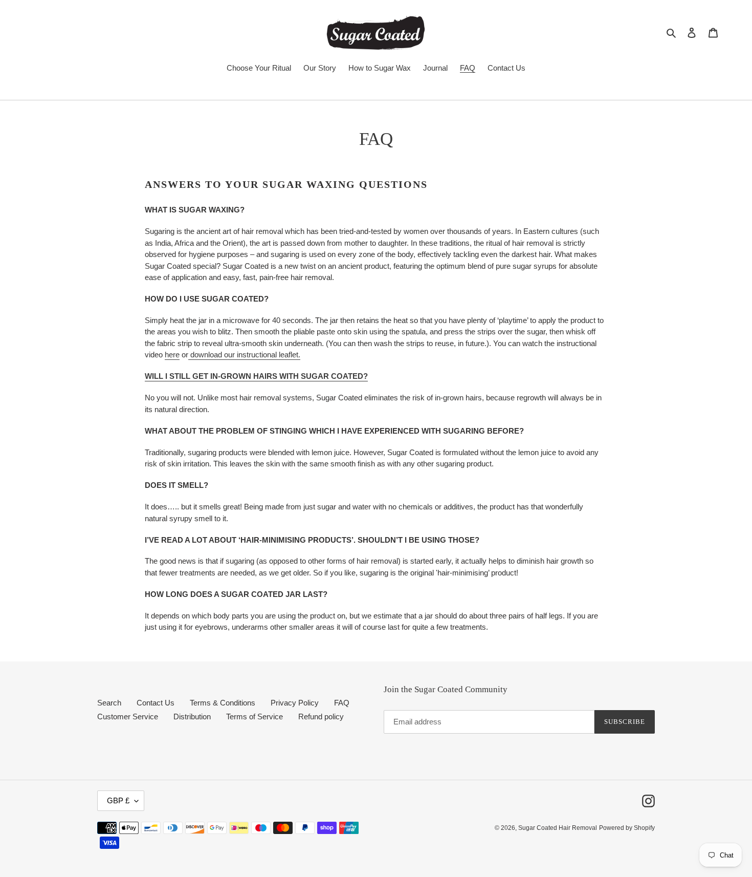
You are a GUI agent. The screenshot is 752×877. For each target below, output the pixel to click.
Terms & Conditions (222, 702)
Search (109, 702)
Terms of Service (254, 716)
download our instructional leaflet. (245, 354)
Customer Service (127, 716)
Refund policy (321, 716)
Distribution (192, 716)
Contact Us (155, 702)
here (172, 354)
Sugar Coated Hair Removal (557, 827)
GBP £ (118, 800)
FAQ (341, 702)
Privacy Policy (295, 702)
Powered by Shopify (627, 827)
